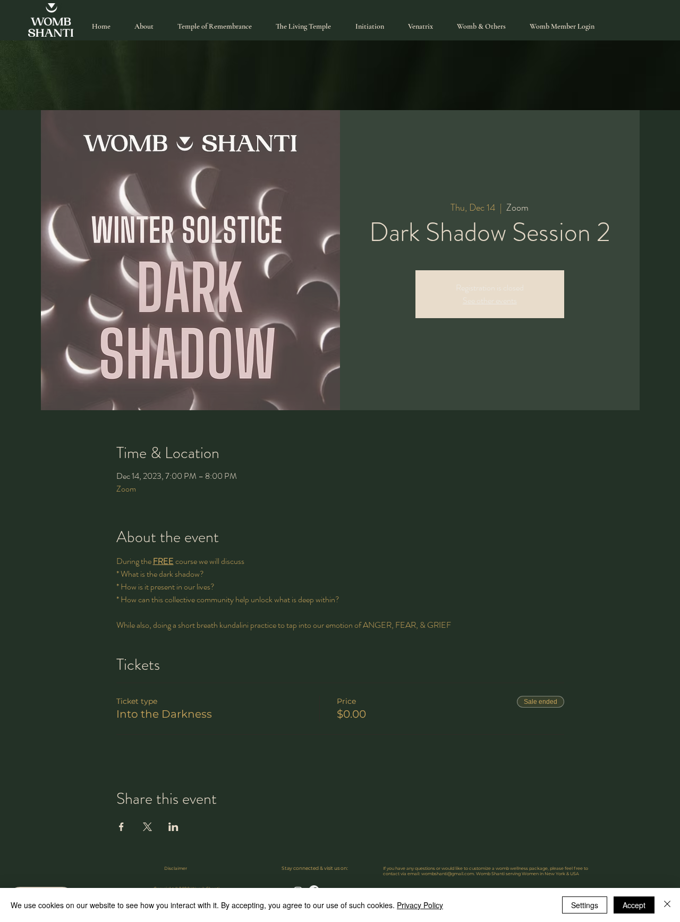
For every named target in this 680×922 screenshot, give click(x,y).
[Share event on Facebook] (121, 827)
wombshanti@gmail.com (447, 873)
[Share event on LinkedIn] (173, 827)
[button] (481, 26)
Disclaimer (175, 868)
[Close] (667, 904)
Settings (584, 905)
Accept (634, 905)
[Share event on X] (147, 827)
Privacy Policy (420, 905)
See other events (490, 300)
